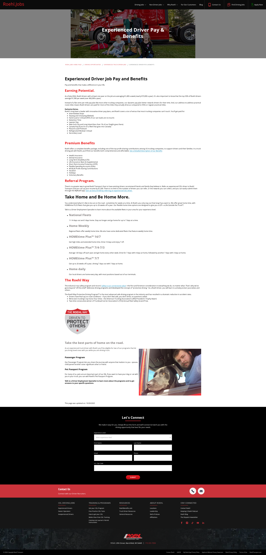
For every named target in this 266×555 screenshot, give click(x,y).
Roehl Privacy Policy (231, 552)
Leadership (154, 511)
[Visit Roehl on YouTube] (198, 523)
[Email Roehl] (201, 491)
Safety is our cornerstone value (113, 286)
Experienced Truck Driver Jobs (115, 65)
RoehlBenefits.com (125, 508)
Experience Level (100, 433)
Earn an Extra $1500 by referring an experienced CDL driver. (109, 190)
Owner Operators (64, 511)
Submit (133, 477)
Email (96, 453)
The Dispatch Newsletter (189, 517)
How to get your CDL (96, 514)
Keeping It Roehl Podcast (189, 511)
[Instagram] (187, 523)
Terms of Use (243, 552)
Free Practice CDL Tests (97, 511)
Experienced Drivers (65, 508)
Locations (153, 508)
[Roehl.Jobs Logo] (13, 7)
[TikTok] (192, 523)
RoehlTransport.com (255, 552)
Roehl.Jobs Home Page (73, 65)
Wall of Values (155, 514)
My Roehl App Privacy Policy (191, 552)
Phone (136, 453)
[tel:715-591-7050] (193, 491)
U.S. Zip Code (98, 463)
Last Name (137, 443)
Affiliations (153, 517)
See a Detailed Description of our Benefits (146, 151)
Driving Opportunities (93, 65)
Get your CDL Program (96, 508)
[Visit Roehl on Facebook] (182, 523)
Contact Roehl (185, 508)
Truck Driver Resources (127, 511)
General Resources (125, 514)
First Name (98, 443)
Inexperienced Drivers (66, 514)
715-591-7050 (150, 543)
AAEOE (179, 552)
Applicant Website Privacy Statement (212, 552)
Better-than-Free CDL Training (99, 517)
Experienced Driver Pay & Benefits (141, 65)
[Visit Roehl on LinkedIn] (203, 523)
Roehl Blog (184, 514)
